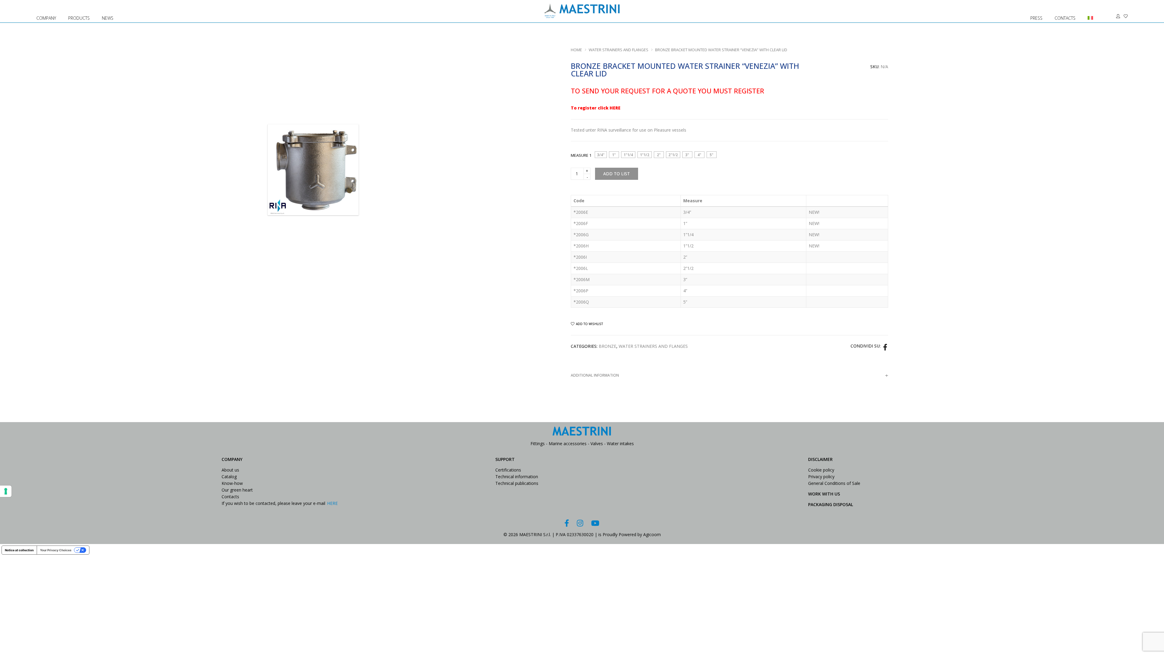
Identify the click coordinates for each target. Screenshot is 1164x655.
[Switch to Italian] (1087, 11)
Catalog (229, 476)
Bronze (607, 346)
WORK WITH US (824, 494)
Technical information (516, 476)
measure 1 (581, 155)
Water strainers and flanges (618, 49)
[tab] (729, 375)
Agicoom (652, 534)
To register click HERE (595, 108)
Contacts (230, 496)
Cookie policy (821, 470)
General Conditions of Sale (834, 483)
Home (576, 49)
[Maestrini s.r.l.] (582, 15)
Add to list (616, 173)
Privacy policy (821, 476)
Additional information (595, 375)
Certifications (508, 470)
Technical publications (516, 483)
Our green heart (237, 490)
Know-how (232, 483)
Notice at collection (19, 550)
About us (230, 470)
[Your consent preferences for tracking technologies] (6, 491)
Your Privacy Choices (56, 550)
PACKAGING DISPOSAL (830, 504)
